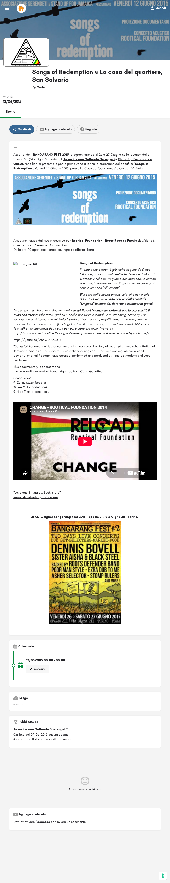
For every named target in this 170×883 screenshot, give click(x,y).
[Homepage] (22, 8)
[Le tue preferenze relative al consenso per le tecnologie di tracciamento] (163, 876)
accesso (43, 822)
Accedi (161, 8)
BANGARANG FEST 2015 (51, 155)
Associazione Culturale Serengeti (89, 159)
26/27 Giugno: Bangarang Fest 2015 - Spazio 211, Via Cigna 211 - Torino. (85, 517)
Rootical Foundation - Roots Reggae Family (104, 240)
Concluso (39, 669)
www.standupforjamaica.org (35, 497)
